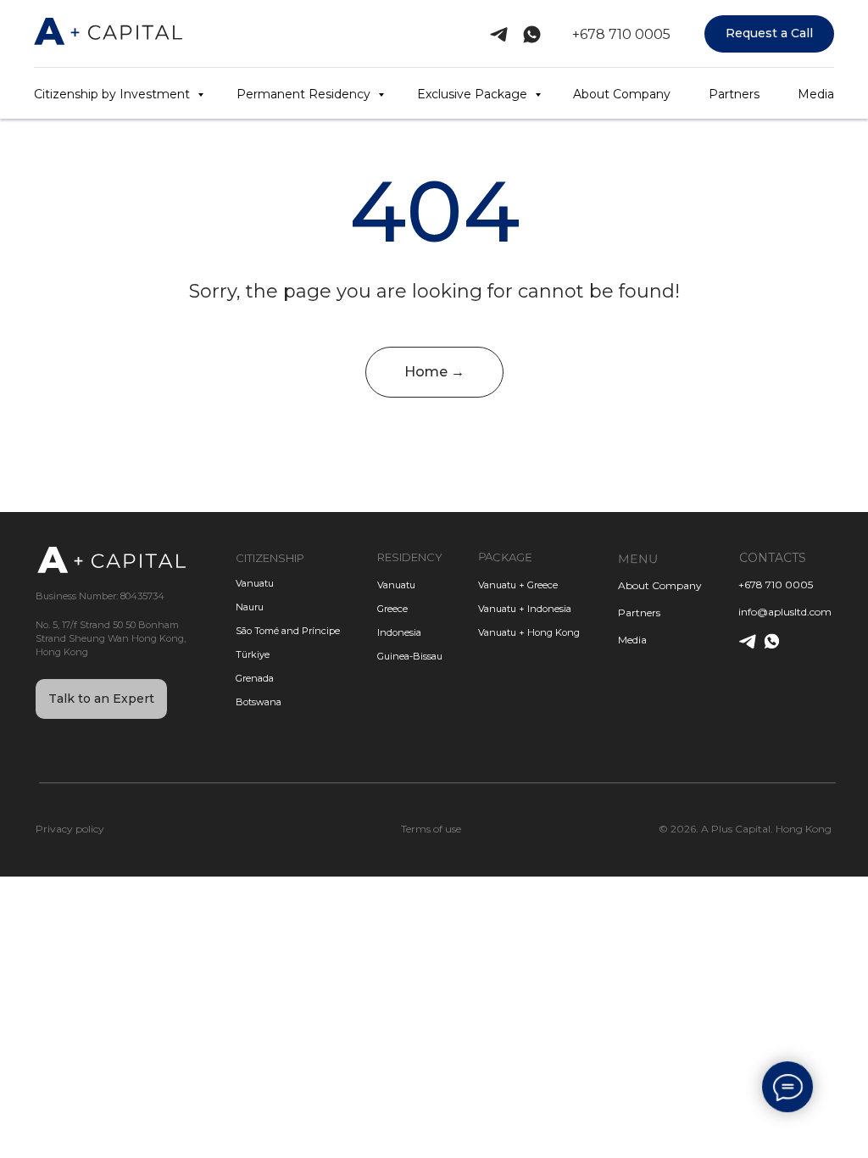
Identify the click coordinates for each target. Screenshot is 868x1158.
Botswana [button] (258, 702)
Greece (392, 609)
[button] (769, 34)
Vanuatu (396, 585)
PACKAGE (504, 556)
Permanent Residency (305, 94)
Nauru (250, 607)
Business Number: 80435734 (100, 596)
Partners (734, 94)
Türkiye (253, 654)
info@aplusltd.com (785, 611)
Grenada (255, 678)
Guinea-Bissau (409, 656)
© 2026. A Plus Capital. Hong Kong (745, 828)
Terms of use (431, 828)
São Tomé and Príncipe (288, 631)
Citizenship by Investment (113, 94)
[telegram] (498, 34)
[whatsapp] (531, 34)
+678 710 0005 (621, 34)
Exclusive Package (474, 94)
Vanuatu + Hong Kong (529, 632)
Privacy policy (70, 828)
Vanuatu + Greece (518, 585)
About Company (621, 94)
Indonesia (399, 632)
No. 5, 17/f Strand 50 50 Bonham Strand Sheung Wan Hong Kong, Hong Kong (111, 638)
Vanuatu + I (504, 609)
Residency (409, 557)
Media (816, 94)
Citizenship (270, 558)
